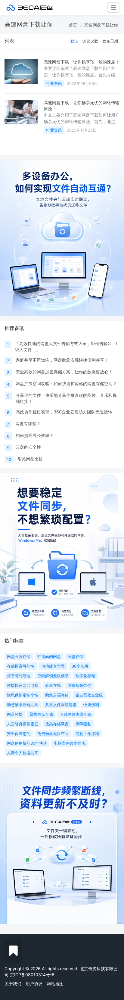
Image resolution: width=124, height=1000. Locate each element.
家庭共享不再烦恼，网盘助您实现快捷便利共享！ (62, 360)
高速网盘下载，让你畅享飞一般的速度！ (81, 61)
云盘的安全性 (28, 447)
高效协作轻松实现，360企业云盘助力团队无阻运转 (64, 411)
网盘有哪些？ (28, 423)
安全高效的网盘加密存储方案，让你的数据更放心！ (64, 371)
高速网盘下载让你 (101, 24)
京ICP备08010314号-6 (32, 974)
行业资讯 (54, 83)
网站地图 (55, 983)
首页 (73, 24)
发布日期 (110, 41)
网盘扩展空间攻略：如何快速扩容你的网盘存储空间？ (66, 383)
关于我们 (13, 983)
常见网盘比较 (30, 458)
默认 (74, 41)
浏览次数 (90, 41)
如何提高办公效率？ (35, 435)
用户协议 (34, 983)
